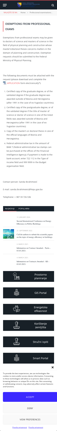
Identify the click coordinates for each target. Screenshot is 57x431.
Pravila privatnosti (19, 427)
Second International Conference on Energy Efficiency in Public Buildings (34, 222)
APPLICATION (13, 83)
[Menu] (5, 5)
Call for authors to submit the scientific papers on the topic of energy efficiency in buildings (35, 235)
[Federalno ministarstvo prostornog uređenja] (28, 5)
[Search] (52, 5)
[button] (52, 367)
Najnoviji (9, 208)
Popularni (24, 208)
